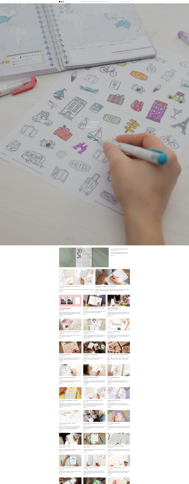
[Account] (127, 2)
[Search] (125, 2)
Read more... (112, 255)
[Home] (61, 2)
